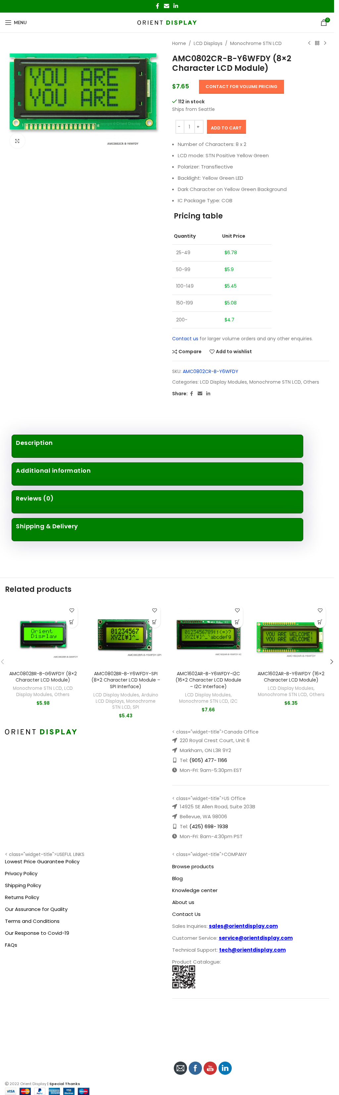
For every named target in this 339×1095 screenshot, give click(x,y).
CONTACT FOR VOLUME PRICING (241, 86)
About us (183, 902)
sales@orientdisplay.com (243, 926)
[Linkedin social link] (175, 6)
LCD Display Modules (223, 382)
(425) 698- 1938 (208, 826)
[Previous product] (309, 43)
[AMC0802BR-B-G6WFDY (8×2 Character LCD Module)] (43, 634)
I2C (233, 701)
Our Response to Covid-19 (37, 932)
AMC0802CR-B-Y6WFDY (210, 371)
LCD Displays (208, 43)
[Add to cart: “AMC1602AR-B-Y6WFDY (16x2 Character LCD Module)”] (320, 622)
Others (311, 382)
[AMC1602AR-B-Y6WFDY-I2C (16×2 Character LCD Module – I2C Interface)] (208, 634)
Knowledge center (195, 890)
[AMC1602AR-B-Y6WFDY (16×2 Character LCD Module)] (291, 634)
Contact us (185, 338)
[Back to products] (317, 43)
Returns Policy (22, 897)
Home (179, 43)
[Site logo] (167, 22)
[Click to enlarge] (17, 140)
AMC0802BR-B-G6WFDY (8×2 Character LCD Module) (43, 677)
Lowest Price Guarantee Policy (42, 861)
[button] (331, 661)
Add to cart (226, 128)
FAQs (11, 944)
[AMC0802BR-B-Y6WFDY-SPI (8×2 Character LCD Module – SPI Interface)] (126, 634)
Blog (177, 878)
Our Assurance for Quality (36, 909)
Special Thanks (64, 1083)
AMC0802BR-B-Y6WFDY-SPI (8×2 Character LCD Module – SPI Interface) (125, 680)
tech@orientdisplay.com (252, 949)
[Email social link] (166, 6)
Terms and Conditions (32, 921)
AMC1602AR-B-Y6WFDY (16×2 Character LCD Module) (291, 677)
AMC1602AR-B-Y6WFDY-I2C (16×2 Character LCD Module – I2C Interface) (208, 680)
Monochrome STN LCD (256, 43)
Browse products (193, 866)
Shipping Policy (23, 885)
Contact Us (186, 914)
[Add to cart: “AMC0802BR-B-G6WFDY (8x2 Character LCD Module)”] (72, 622)
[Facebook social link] (158, 6)
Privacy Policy (21, 873)
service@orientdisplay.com (256, 937)
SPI (136, 707)
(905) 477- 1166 (208, 760)
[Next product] (325, 43)
